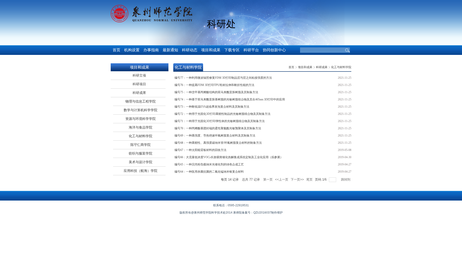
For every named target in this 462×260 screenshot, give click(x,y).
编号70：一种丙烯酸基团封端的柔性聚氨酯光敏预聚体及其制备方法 (217, 128)
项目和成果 (305, 67)
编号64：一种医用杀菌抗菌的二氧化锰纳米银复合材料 (209, 171)
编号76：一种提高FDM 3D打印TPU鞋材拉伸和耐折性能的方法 (214, 85)
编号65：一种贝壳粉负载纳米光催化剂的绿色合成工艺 (209, 164)
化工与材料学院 (341, 67)
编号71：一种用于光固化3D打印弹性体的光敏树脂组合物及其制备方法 (219, 121)
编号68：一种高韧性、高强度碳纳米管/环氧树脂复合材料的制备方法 (218, 142)
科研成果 (321, 67)
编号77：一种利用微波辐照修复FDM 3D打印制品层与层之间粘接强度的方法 (223, 77)
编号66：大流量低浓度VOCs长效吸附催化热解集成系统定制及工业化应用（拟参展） (228, 157)
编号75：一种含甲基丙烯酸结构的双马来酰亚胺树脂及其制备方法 (216, 92)
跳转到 (346, 179)
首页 (291, 67)
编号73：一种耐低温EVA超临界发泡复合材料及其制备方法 (211, 106)
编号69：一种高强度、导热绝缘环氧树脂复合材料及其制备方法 (214, 135)
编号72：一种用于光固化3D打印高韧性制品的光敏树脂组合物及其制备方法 (222, 114)
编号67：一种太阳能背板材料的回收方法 (200, 150)
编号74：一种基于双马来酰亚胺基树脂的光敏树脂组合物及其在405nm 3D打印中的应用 (229, 99)
